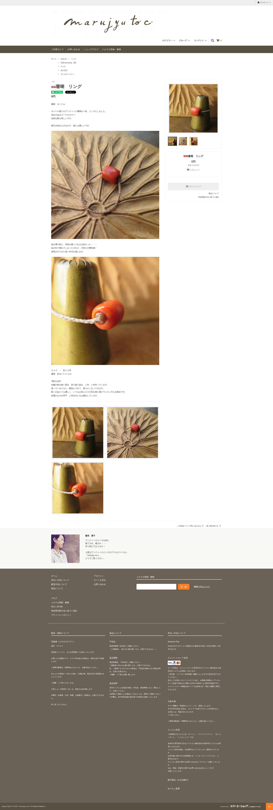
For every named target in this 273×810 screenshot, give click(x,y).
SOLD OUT (195, 186)
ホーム (53, 59)
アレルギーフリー (67, 74)
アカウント (264, 2)
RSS (53, 606)
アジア (63, 66)
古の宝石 (64, 70)
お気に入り (195, 170)
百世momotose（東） (69, 63)
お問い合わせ (73, 49)
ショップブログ (91, 49)
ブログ (54, 598)
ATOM (60, 606)
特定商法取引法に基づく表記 (64, 610)
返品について (214, 193)
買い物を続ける (212, 526)
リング (73, 59)
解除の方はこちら (202, 586)
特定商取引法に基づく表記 (208, 197)
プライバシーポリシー (61, 615)
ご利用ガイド (57, 49)
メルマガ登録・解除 (111, 49)
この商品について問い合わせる (189, 526)
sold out (64, 59)
